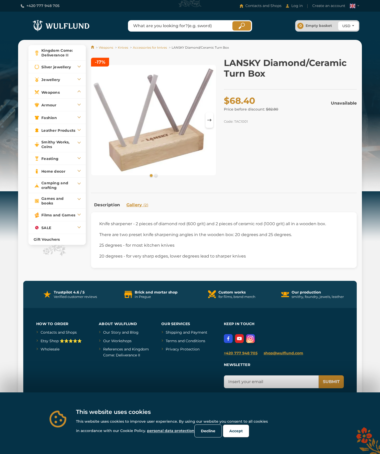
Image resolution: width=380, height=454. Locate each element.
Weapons (106, 47)
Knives (123, 47)
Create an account (328, 5)
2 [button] (155, 175)
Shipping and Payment (186, 332)
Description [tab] (107, 204)
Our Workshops (117, 341)
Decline (208, 431)
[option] (153, 120)
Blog (134, 332)
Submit (331, 381)
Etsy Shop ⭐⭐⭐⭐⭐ (61, 341)
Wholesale (50, 349)
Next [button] (209, 120)
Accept (236, 431)
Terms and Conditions (185, 341)
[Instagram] (250, 338)
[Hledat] (241, 26)
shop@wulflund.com (283, 353)
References (113, 349)
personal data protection (170, 430)
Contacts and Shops (263, 5)
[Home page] (93, 47)
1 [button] (151, 175)
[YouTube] (239, 338)
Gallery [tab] (137, 204)
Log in (297, 5)
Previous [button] (97, 120)
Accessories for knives (150, 47)
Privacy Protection (183, 349)
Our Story (112, 332)
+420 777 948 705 (42, 5)
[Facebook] (228, 338)
